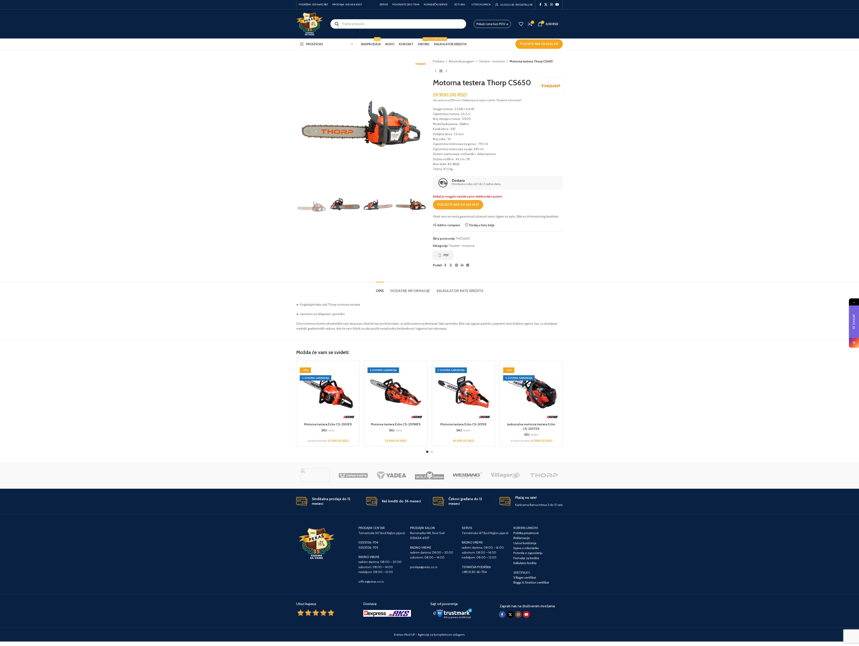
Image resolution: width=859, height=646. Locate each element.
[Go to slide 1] (427, 452)
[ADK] (315, 475)
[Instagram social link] (551, 5)
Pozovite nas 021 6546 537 (539, 44)
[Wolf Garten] (429, 475)
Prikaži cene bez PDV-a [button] (492, 24)
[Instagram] (854, 343)
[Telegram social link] (468, 265)
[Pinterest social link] (456, 265)
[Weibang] (468, 475)
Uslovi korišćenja (524, 543)
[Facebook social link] (540, 5)
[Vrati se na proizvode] (441, 71)
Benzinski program (461, 61)
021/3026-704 (368, 542)
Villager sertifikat (524, 578)
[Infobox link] (497, 182)
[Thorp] (544, 475)
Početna (438, 61)
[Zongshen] (353, 475)
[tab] (380, 288)
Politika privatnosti (526, 533)
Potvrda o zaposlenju (528, 553)
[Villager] (506, 475)
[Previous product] (435, 71)
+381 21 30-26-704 (474, 572)
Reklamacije (521, 538)
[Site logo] (309, 23)
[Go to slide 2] (432, 452)
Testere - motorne (492, 61)
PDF (446, 255)
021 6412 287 (320, 4)
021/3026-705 (368, 548)
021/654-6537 (419, 538)
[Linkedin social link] (462, 265)
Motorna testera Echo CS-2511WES (396, 424)
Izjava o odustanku (526, 548)
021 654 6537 (353, 4)
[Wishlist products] (521, 23)
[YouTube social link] (557, 5)
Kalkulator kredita (524, 563)
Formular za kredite (526, 558)
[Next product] (446, 71)
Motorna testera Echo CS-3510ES (328, 424)
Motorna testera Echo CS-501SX (463, 424)
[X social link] (546, 5)
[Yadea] (391, 475)
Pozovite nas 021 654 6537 (458, 205)
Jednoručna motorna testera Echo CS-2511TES (531, 426)
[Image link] (387, 613)
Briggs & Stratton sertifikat (531, 582)
